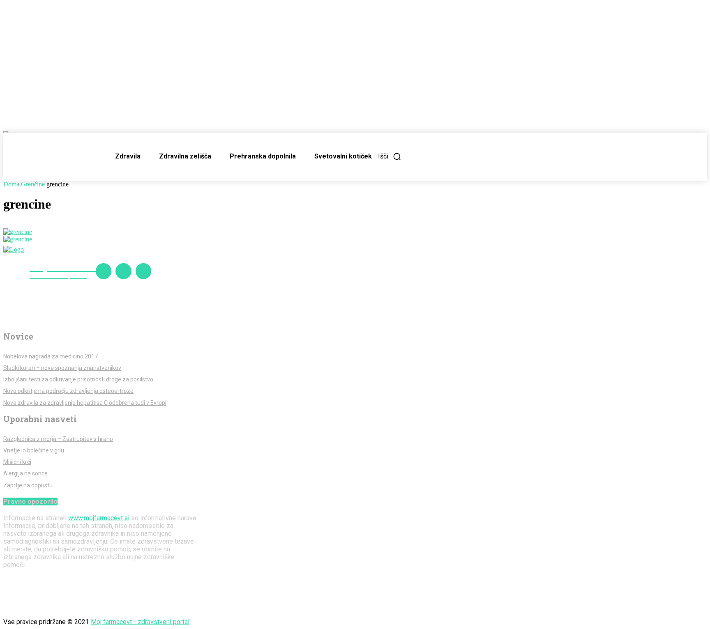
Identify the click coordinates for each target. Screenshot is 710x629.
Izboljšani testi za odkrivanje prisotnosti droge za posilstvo (78, 379)
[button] (389, 156)
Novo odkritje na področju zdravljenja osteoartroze (68, 391)
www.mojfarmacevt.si (98, 518)
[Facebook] (103, 271)
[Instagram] (123, 271)
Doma (11, 184)
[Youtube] (143, 271)
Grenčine (33, 184)
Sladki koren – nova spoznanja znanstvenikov (62, 368)
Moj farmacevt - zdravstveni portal (140, 622)
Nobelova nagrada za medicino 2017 (50, 356)
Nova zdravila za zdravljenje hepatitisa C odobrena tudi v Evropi (84, 402)
